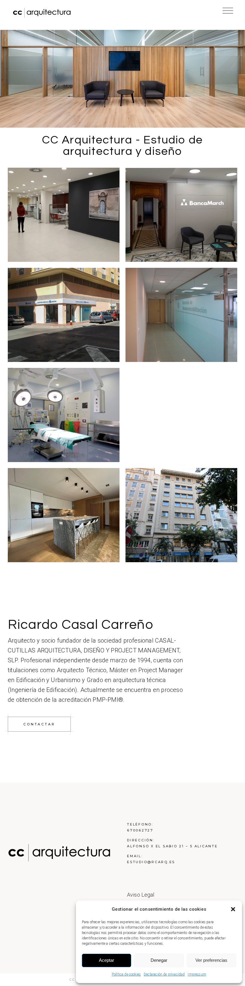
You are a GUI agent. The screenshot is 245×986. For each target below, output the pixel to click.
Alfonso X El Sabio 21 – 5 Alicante (172, 846)
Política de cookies (126, 974)
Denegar (159, 960)
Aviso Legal (140, 895)
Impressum (197, 974)
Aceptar (106, 960)
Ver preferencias (211, 960)
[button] (233, 909)
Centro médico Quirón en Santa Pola (64, 316)
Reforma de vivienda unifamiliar (63, 516)
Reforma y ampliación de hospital (64, 416)
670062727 (140, 830)
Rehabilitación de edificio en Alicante (181, 368)
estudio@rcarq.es (151, 862)
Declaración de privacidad (164, 974)
